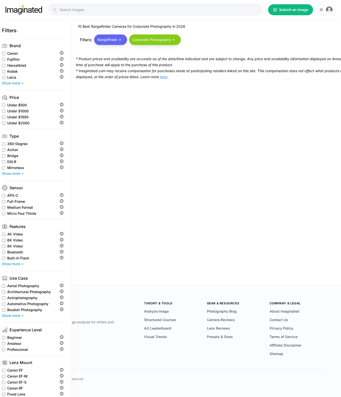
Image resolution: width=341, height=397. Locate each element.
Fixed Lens (16, 394)
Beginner (14, 337)
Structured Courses (160, 320)
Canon (12, 53)
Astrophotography (22, 298)
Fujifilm (13, 59)
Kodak (12, 71)
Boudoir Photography (24, 310)
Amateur (14, 343)
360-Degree (17, 144)
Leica (11, 77)
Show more (11, 83)
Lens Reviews (218, 328)
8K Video (15, 246)
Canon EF (15, 370)
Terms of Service (284, 337)
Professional (17, 349)
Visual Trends (155, 337)
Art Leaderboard (157, 328)
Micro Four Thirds (21, 213)
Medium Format (20, 207)
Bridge (12, 156)
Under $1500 (17, 117)
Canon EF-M (17, 376)
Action (12, 150)
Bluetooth (15, 252)
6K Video (15, 240)
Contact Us (279, 320)
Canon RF (15, 388)
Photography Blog (222, 311)
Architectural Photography (29, 292)
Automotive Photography (27, 304)
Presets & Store (220, 337)
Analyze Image (156, 311)
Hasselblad (16, 65)
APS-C (12, 195)
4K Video (15, 234)
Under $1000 (18, 111)
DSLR (11, 162)
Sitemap (276, 354)
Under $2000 (18, 123)
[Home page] (23, 9)
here (163, 77)
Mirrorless (15, 168)
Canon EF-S (16, 382)
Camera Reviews (221, 320)
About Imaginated (284, 311)
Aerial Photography (23, 286)
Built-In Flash (18, 258)
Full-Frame (16, 201)
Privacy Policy (281, 328)
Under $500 (17, 105)
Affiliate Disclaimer (285, 345)
